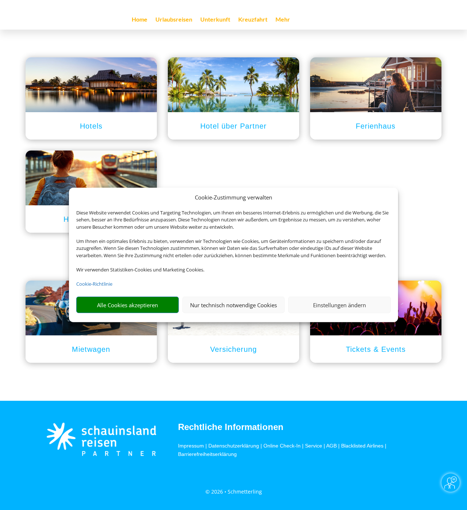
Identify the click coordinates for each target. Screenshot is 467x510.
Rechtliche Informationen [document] (230, 427)
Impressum (191, 446)
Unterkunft (215, 20)
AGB (331, 446)
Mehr (282, 20)
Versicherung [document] (233, 349)
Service (313, 446)
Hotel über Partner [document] (233, 126)
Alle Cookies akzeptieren (127, 305)
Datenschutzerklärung (233, 446)
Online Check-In (282, 446)
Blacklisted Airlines (362, 446)
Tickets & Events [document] (376, 349)
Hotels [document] (91, 126)
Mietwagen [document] (91, 349)
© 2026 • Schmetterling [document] (233, 491)
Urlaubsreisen (173, 20)
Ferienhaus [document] (375, 126)
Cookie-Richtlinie (94, 284)
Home (139, 20)
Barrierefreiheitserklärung (207, 454)
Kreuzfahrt (252, 20)
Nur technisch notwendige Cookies (233, 305)
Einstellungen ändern (339, 305)
